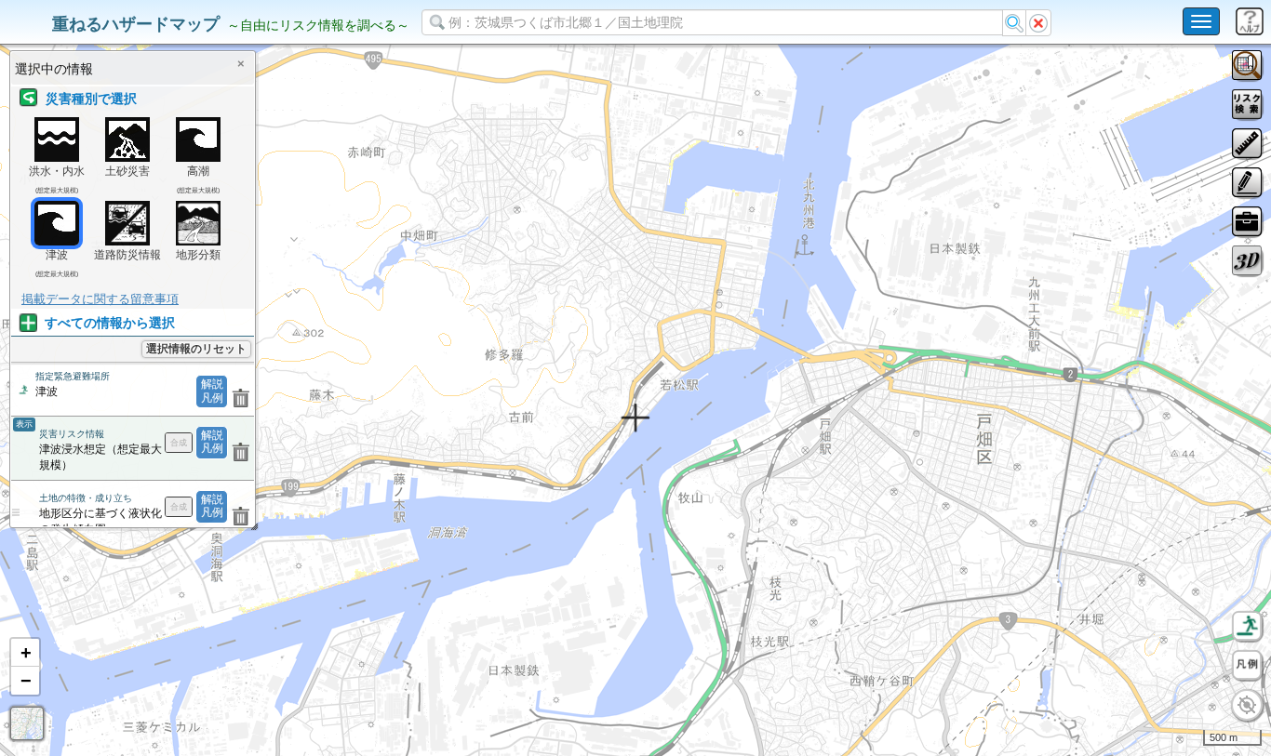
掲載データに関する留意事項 (100, 299)
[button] (25, 653)
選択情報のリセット (196, 348)
